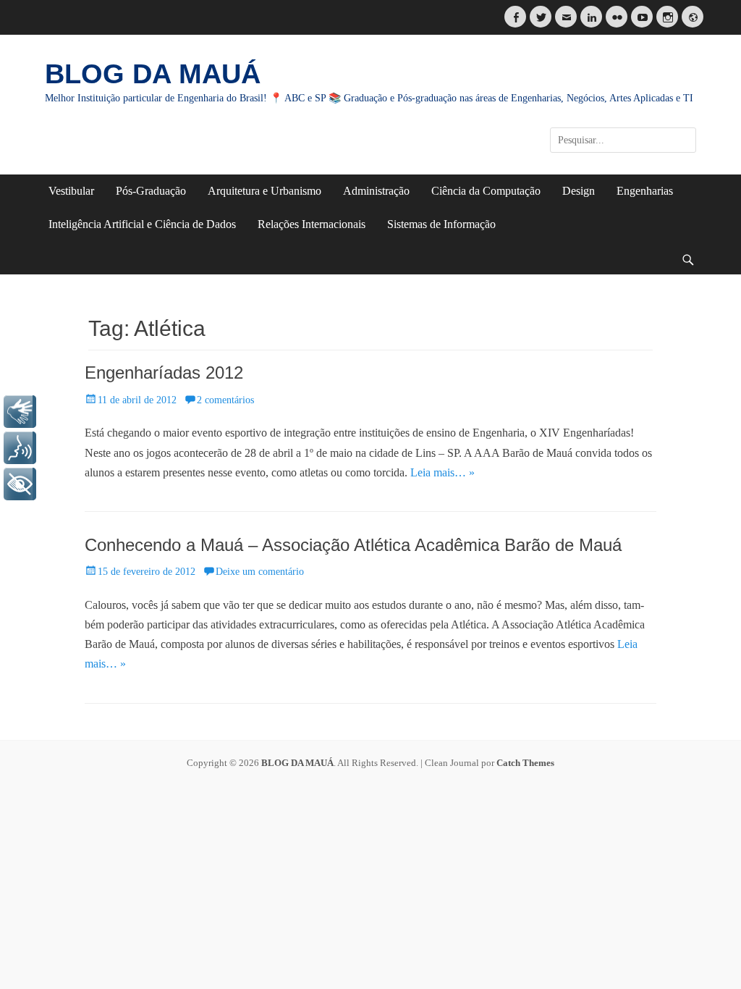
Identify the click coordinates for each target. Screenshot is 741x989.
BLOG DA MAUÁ (153, 74)
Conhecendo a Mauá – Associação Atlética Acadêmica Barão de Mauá (353, 545)
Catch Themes (525, 762)
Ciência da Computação (486, 191)
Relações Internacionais (311, 224)
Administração (376, 191)
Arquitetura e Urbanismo (264, 191)
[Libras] (20, 411)
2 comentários (225, 400)
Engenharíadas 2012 (164, 372)
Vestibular (71, 191)
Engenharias (645, 191)
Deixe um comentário (260, 571)
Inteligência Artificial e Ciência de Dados (142, 224)
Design (578, 191)
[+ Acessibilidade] (20, 484)
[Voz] (20, 448)
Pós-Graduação (151, 191)
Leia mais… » (442, 472)
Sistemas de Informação (441, 224)
